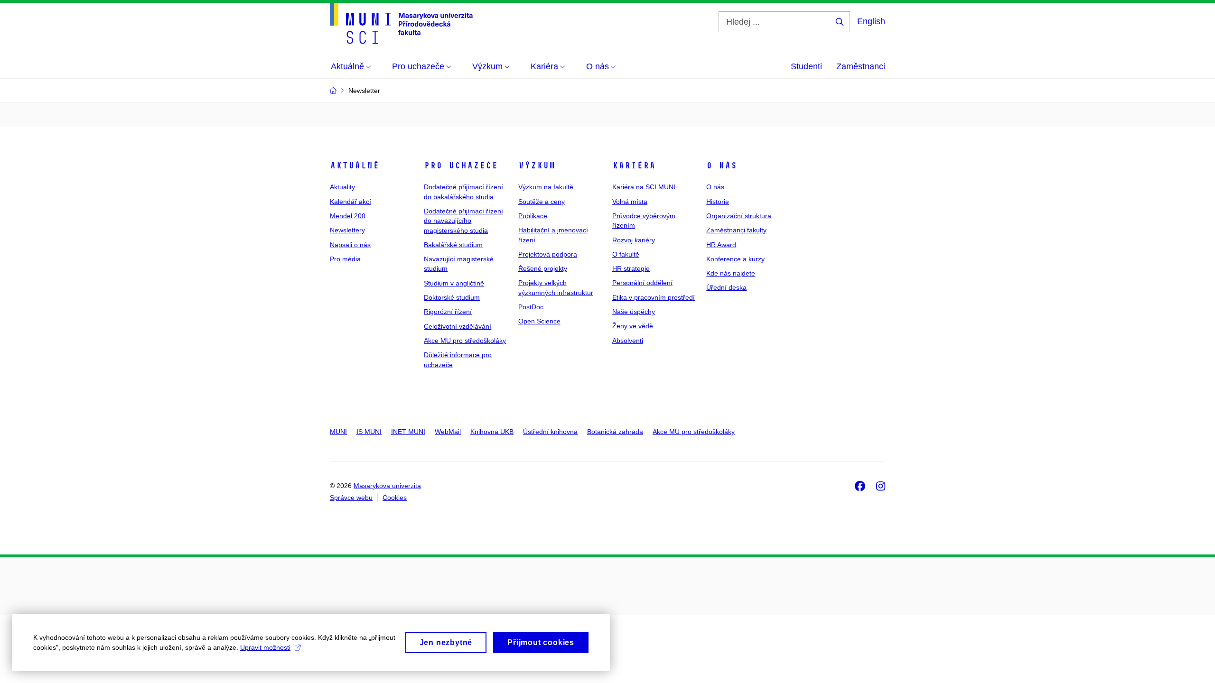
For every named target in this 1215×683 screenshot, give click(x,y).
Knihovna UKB (492, 431)
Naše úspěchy (633, 311)
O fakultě (625, 254)
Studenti (806, 66)
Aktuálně (354, 165)
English (871, 21)
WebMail (448, 431)
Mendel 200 (347, 216)
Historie (717, 201)
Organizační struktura (738, 216)
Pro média (345, 259)
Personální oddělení (642, 282)
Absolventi (627, 340)
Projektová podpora (547, 254)
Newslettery (347, 230)
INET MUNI (408, 431)
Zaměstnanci (860, 66)
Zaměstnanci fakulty (736, 230)
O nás (721, 165)
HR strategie (631, 268)
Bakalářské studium (453, 245)
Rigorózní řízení (448, 311)
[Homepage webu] (401, 23)
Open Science (539, 321)
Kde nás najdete (730, 273)
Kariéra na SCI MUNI (643, 187)
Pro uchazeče (461, 165)
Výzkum (536, 165)
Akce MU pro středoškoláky (465, 340)
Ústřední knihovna (550, 431)
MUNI (338, 431)
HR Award (721, 245)
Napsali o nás (350, 245)
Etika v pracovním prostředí (653, 297)
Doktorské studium (452, 297)
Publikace (532, 216)
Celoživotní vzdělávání (457, 326)
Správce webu (351, 497)
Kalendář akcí (350, 201)
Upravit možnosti (265, 647)
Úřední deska (726, 287)
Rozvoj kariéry (633, 240)
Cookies (395, 497)
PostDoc (530, 307)
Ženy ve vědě (632, 326)
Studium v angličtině (454, 283)
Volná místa (629, 201)
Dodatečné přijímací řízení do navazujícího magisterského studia (463, 220)
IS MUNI (369, 431)
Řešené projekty (542, 268)
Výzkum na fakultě (545, 187)
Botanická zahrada (615, 431)
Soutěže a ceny (541, 201)
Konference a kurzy (735, 259)
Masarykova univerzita (387, 485)
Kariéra (633, 165)
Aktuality (342, 187)
